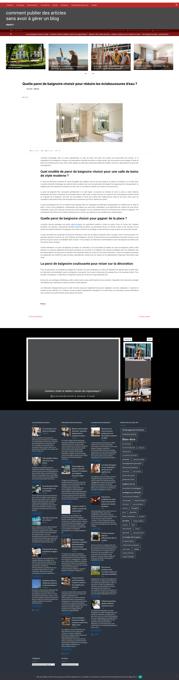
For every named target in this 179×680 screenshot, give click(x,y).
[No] (176, 677)
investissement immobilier (130, 496)
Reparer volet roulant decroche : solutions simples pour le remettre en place (84, 34)
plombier (126, 521)
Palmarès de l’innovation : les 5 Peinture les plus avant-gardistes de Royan (25, 68)
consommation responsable (129, 455)
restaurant (125, 525)
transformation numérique (130, 545)
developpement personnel (132, 463)
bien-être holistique (128, 447)
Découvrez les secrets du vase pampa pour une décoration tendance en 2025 (109, 433)
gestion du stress (128, 479)
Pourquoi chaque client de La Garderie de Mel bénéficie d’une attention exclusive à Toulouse (73, 389)
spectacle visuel (138, 533)
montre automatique (138, 504)
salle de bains (76, 224)
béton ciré (141, 447)
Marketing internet (79, 5)
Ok (140, 677)
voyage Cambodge (128, 556)
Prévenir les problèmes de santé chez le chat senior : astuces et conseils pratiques (108, 501)
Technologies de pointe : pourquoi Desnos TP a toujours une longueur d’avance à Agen (141, 34)
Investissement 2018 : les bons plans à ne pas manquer (50, 488)
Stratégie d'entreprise (131, 537)
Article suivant (144, 316)
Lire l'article (67, 462)
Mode (94, 5)
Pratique (20, 5)
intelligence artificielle (131, 492)
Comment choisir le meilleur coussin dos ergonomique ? (38, 34)
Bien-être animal (126, 444)
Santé (55, 5)
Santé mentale (126, 528)
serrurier (137, 528)
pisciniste (133, 512)
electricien (125, 471)
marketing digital (126, 500)
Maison (10, 5)
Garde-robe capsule (128, 475)
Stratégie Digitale (128, 541)
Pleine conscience (128, 516)
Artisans (64, 5)
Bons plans (32, 5)
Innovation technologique (131, 488)
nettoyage (125, 508)
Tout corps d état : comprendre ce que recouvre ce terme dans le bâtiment (66, 68)
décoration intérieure (130, 467)
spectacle (125, 533)
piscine (124, 512)
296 (37, 610)
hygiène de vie (128, 484)
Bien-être (128, 439)
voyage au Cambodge (127, 553)
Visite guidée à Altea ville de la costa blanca (50, 460)
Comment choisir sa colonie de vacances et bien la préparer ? (49, 583)
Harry (26, 97)
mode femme (125, 504)
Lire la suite (37, 454)
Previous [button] (127, 339)
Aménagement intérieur (133, 430)
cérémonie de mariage (138, 459)
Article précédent (35, 316)
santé (133, 525)
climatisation (126, 451)
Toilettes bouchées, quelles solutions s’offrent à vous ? (108, 603)
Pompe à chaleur (138, 521)
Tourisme (45, 5)
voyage (136, 549)
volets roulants (126, 549)
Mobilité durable (140, 500)
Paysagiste (135, 508)
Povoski (59, 396)
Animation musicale (129, 434)
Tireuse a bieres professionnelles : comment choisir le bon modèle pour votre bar (79, 582)
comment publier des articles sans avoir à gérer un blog (36, 15)
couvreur (125, 459)
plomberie (141, 516)
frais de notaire (137, 471)
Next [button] (150, 339)
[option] (84, 34)
